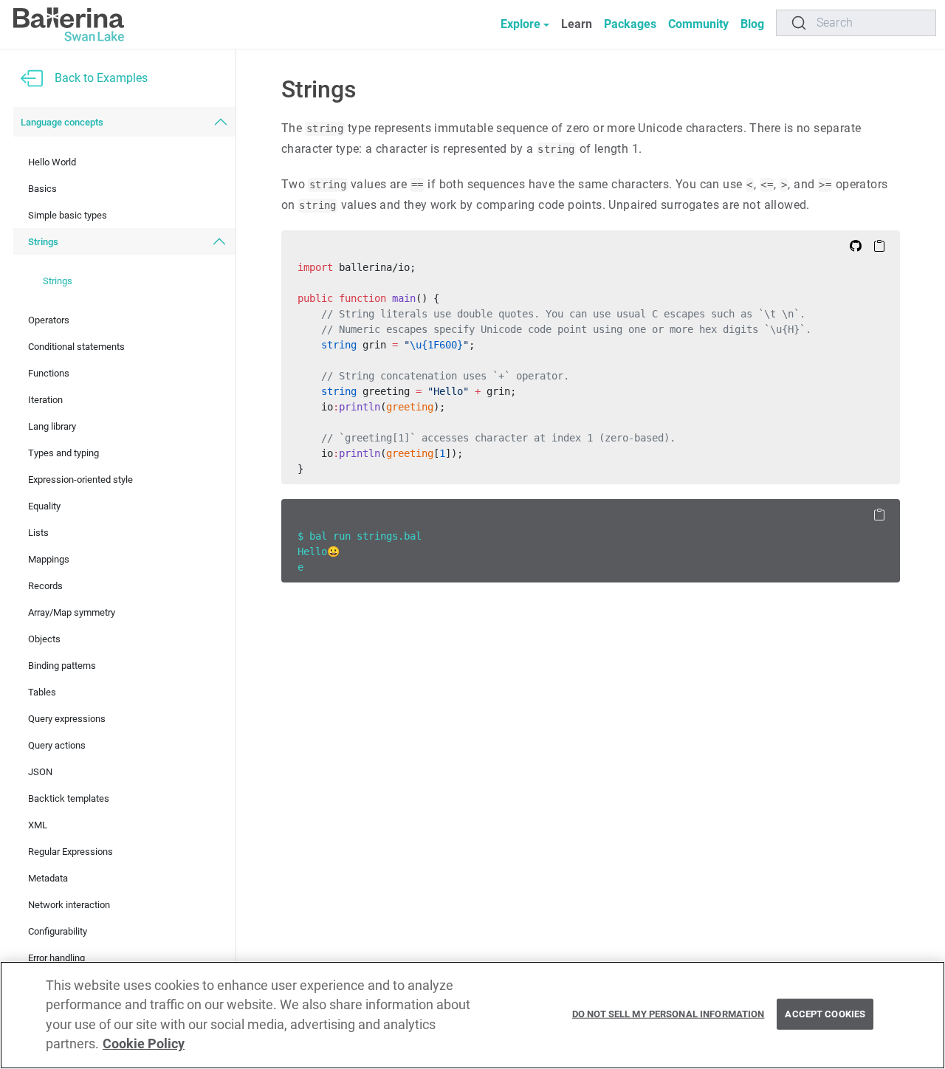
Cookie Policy (144, 1044)
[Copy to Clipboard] (879, 245)
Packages (630, 24)
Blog (752, 24)
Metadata (48, 878)
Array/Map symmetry (71, 612)
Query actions (57, 745)
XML (37, 825)
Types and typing (63, 452)
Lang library (52, 426)
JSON (40, 771)
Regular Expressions (70, 851)
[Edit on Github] (855, 245)
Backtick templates (68, 798)
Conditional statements (76, 346)
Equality (44, 506)
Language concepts (62, 122)
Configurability (57, 931)
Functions (48, 373)
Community (698, 24)
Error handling (56, 957)
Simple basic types (67, 215)
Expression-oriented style (80, 479)
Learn (576, 24)
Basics (42, 188)
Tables (42, 692)
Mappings (48, 559)
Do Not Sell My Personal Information (668, 1014)
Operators (48, 320)
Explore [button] (520, 24)
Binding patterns (62, 665)
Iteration (45, 399)
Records (45, 585)
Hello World (52, 162)
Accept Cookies (825, 1014)
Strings (43, 241)
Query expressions (67, 718)
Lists (38, 532)
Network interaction (69, 904)
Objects (44, 639)
